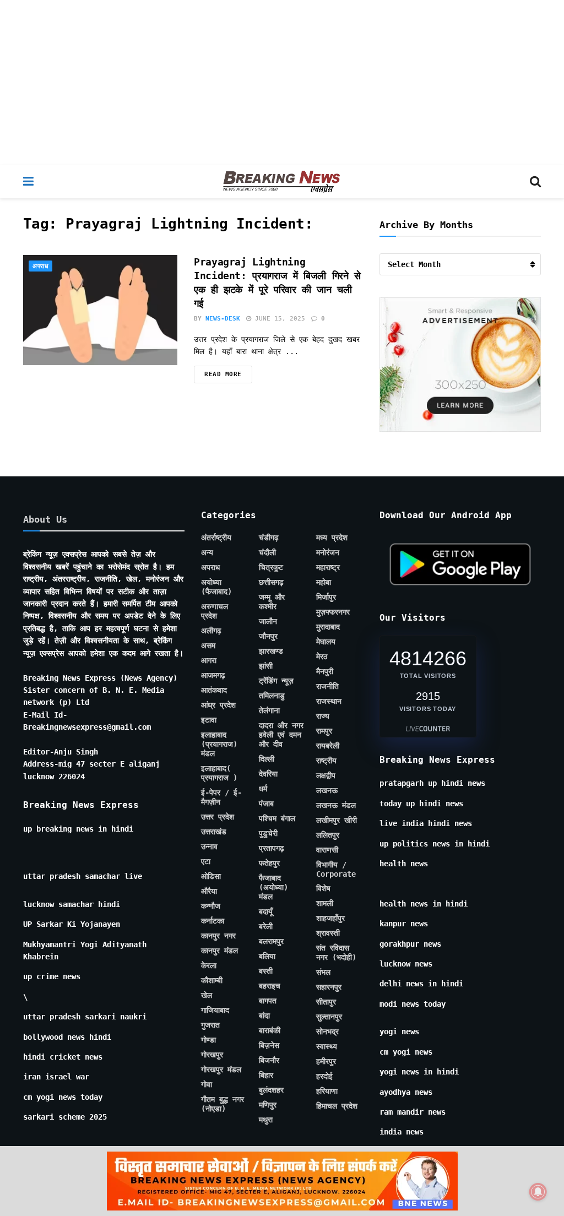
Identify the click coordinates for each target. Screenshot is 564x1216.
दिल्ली (266, 758)
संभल (323, 972)
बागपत (267, 1000)
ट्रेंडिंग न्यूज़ (276, 680)
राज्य (322, 716)
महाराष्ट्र (328, 567)
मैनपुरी (324, 671)
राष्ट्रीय (326, 760)
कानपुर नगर (218, 935)
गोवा (206, 1084)
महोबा (323, 582)
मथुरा (266, 1119)
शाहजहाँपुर (330, 918)
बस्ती (266, 971)
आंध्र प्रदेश (218, 705)
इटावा (208, 719)
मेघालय (325, 641)
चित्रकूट (271, 567)
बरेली (266, 926)
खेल (206, 995)
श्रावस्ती (328, 933)
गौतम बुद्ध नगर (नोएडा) (222, 1104)
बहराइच (269, 985)
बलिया (267, 956)
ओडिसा (211, 876)
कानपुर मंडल (219, 950)
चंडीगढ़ (269, 537)
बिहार (266, 1075)
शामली (324, 903)
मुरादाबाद (328, 626)
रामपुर (324, 730)
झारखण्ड (271, 651)
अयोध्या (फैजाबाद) (216, 587)
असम (208, 645)
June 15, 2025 (278, 318)
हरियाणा (327, 1091)
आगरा (208, 660)
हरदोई (324, 1076)
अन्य (207, 552)
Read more (223, 374)
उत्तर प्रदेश (217, 816)
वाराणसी (327, 849)
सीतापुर (326, 1001)
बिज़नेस (269, 1045)
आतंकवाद (214, 690)
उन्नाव (209, 846)
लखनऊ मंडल (336, 805)
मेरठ (321, 656)
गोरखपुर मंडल (221, 1069)
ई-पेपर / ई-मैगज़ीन (221, 797)
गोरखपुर (212, 1054)
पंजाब (266, 803)
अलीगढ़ (211, 630)
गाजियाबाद (215, 1010)
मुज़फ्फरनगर (333, 611)
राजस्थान (328, 701)
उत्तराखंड (213, 831)
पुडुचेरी (268, 833)
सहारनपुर (328, 986)
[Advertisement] (282, 83)
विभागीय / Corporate (336, 869)
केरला (208, 965)
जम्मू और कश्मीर (272, 602)
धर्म (263, 788)
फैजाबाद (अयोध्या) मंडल (273, 887)
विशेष (323, 888)
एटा (205, 861)
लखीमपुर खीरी (336, 820)
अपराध (40, 266)
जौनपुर (268, 636)
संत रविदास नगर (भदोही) (336, 952)
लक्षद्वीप (325, 775)
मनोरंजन (327, 552)
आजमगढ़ (213, 675)
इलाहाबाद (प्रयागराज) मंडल (219, 744)
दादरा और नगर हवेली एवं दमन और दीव (281, 734)
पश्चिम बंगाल (277, 818)
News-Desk (222, 318)
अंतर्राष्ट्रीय (216, 537)
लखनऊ (327, 790)
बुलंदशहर (271, 1089)
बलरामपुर (271, 941)
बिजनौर (269, 1060)
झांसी (266, 665)
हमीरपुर (326, 1061)
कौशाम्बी (212, 980)
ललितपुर (327, 834)
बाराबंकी (269, 1030)
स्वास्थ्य (326, 1046)
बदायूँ (266, 911)
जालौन (268, 621)
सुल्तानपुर (329, 1016)
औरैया (209, 891)
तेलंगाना (269, 710)
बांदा (264, 1015)
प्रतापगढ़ (271, 848)
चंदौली (267, 552)
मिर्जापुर (326, 597)
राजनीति (327, 686)
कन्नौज (210, 906)
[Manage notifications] (538, 1192)
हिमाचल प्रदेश (336, 1105)
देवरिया (268, 773)
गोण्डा (208, 1039)
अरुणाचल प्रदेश (214, 611)
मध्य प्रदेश (332, 537)
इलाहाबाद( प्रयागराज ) (219, 773)
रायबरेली (327, 745)
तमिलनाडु (272, 695)
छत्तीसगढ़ (271, 582)
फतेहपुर (269, 863)
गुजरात (210, 1024)
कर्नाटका (212, 920)
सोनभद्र (327, 1031)
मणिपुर (267, 1104)
